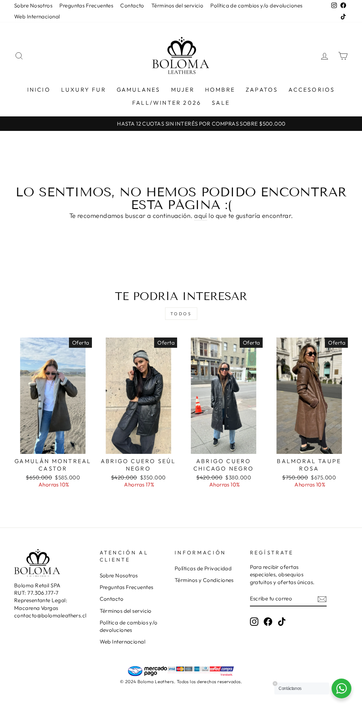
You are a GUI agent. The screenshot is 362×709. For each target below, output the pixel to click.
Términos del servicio (177, 5)
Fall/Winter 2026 (166, 102)
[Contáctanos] (341, 688)
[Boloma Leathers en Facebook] (268, 621)
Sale (221, 102)
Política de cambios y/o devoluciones (256, 5)
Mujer (182, 89)
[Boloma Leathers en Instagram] (254, 621)
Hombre (220, 89)
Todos (181, 313)
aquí (200, 216)
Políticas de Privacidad (203, 568)
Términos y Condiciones (204, 580)
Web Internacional (37, 16)
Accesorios (311, 89)
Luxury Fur (83, 89)
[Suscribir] (322, 599)
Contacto (132, 5)
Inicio (39, 89)
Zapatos (262, 89)
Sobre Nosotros (33, 5)
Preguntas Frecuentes (86, 5)
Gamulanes (138, 89)
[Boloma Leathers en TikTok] (282, 621)
